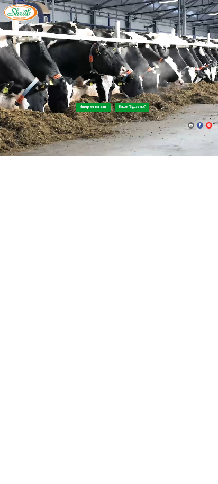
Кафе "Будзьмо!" (132, 107)
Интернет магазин (93, 107)
